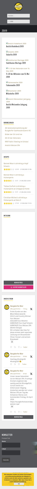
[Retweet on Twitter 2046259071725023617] (15, 412)
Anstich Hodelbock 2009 (15, 46)
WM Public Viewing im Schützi (16, 141)
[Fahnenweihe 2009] (14, 82)
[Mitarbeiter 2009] (13, 91)
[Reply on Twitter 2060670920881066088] (11, 364)
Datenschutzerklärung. (20, 481)
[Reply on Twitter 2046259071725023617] (11, 412)
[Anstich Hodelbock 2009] (16, 43)
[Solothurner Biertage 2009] (17, 60)
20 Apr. (25, 374)
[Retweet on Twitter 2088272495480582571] (15, 347)
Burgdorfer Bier (16, 306)
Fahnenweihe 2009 (13, 85)
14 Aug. (25, 309)
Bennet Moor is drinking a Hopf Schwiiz (16, 164)
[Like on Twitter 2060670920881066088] (19, 364)
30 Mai (25, 356)
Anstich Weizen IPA (12, 145)
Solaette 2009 (11, 54)
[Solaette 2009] (12, 52)
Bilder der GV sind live (13, 134)
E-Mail (4, 449)
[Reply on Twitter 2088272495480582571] (11, 347)
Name (4, 441)
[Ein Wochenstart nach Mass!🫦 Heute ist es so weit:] (18, 250)
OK (19, 484)
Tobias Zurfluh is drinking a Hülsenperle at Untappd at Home (16, 187)
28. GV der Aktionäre (13, 138)
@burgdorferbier (15, 309)
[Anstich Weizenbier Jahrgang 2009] (18, 100)
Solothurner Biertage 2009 (16, 63)
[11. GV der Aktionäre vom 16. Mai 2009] (18, 70)
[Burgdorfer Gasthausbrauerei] (18, 5)
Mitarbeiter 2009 (12, 93)
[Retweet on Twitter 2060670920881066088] (15, 364)
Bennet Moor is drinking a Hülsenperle (14, 176)
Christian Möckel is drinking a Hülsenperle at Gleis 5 (15, 198)
